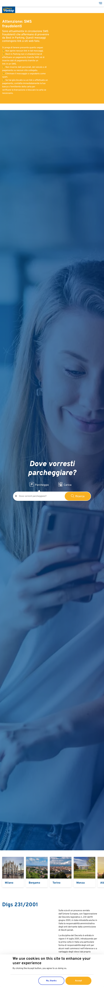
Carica (68, 485)
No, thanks (51, 980)
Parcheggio (42, 485)
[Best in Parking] (8, 6)
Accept (78, 980)
